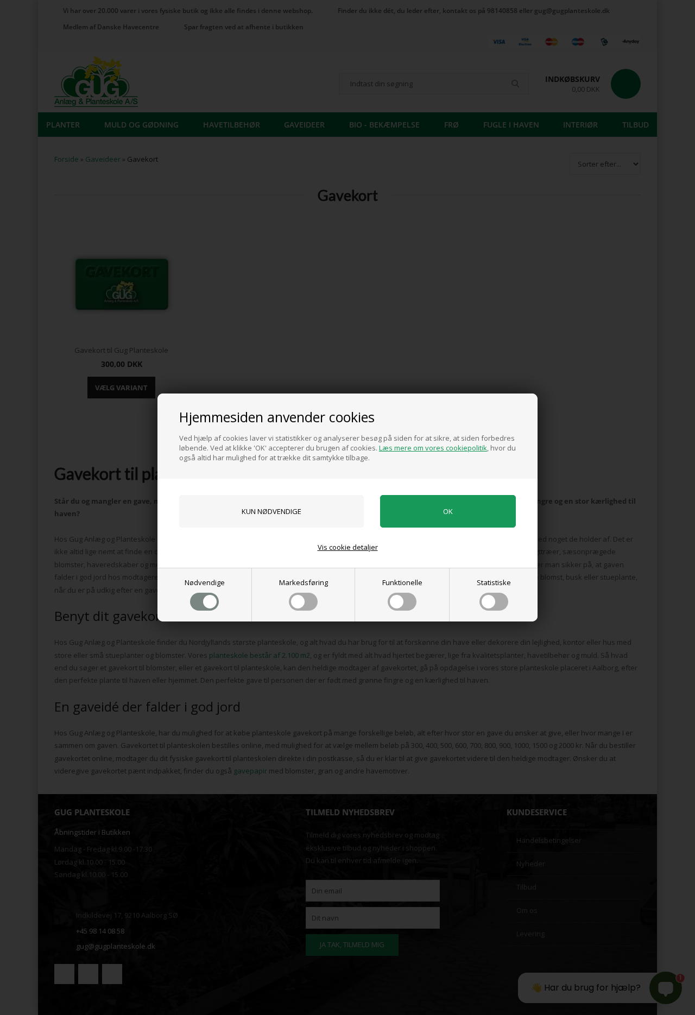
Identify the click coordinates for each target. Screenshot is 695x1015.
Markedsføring (303, 582)
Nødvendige (205, 582)
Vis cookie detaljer (348, 547)
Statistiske (494, 582)
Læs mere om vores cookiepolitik (433, 448)
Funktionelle (402, 582)
